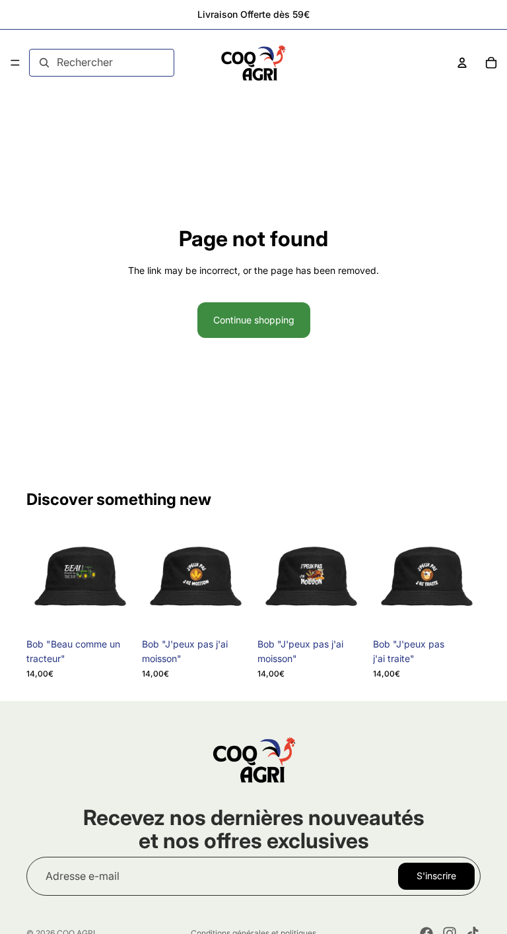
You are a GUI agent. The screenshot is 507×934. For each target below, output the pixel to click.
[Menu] (15, 63)
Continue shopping (253, 319)
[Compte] (462, 62)
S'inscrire (436, 875)
